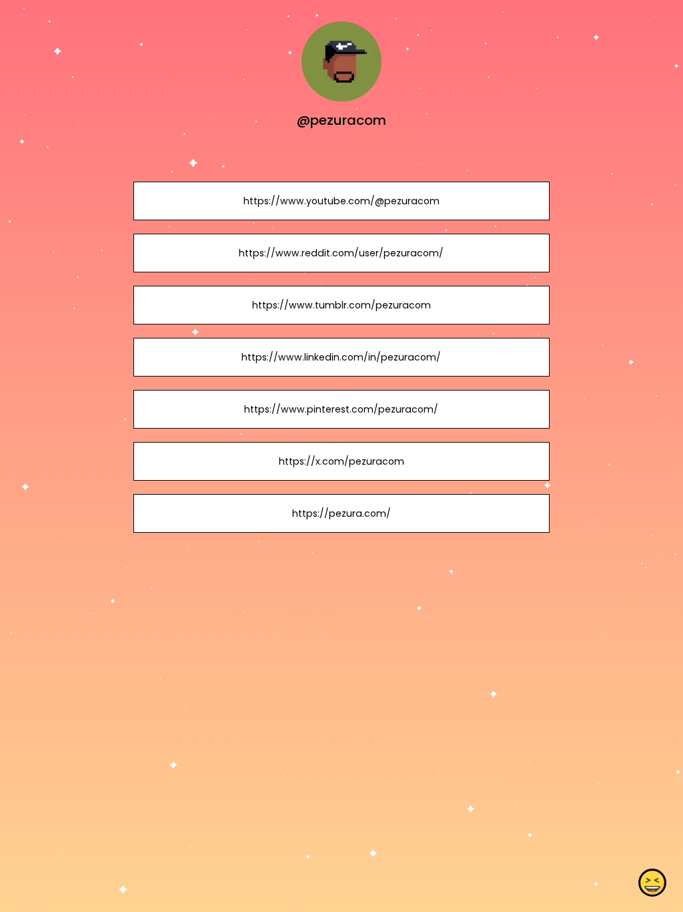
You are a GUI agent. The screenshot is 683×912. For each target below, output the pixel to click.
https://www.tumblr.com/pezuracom (341, 305)
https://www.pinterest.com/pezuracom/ (341, 409)
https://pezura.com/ (341, 513)
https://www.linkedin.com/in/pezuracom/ (341, 357)
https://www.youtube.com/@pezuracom (341, 201)
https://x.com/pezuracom (341, 461)
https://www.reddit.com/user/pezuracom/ (341, 253)
